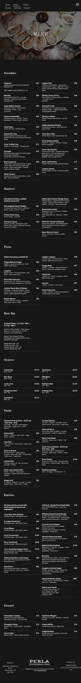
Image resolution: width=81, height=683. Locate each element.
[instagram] (78, 5)
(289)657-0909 (71, 665)
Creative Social (42, 670)
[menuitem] (8, 4)
